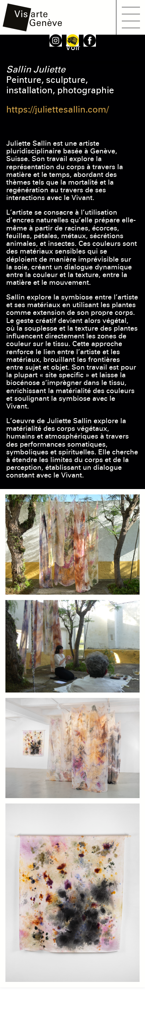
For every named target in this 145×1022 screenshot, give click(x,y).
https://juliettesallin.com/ (57, 109)
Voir (73, 47)
